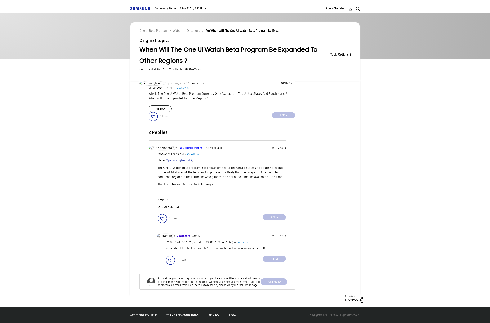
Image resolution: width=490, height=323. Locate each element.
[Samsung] (140, 8)
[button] (288, 83)
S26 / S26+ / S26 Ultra (193, 8)
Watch (177, 30)
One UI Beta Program (153, 30)
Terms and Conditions (182, 315)
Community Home (165, 8)
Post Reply (274, 281)
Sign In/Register (335, 8)
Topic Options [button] (339, 54)
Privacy (214, 315)
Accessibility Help (143, 315)
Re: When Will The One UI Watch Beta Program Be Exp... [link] (242, 30)
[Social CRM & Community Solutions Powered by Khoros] (354, 299)
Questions (193, 30)
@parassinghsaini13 (179, 160)
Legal (233, 315)
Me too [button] (160, 108)
